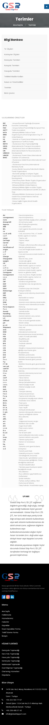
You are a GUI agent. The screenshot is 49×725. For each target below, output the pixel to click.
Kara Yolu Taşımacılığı (10, 654)
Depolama (6, 675)
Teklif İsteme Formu (10, 632)
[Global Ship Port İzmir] (11, 6)
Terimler (7, 87)
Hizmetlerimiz (7, 618)
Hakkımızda (6, 615)
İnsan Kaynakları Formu (11, 629)
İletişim (4, 636)
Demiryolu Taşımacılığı (11, 661)
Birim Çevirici (9, 93)
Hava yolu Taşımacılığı (10, 657)
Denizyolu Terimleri (12, 60)
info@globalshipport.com (16, 714)
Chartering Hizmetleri (10, 671)
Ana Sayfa (18, 25)
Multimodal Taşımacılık (11, 664)
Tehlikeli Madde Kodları (13, 76)
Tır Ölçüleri (8, 49)
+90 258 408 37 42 (14, 710)
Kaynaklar (6, 625)
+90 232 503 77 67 (14, 700)
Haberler (5, 622)
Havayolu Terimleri (12, 71)
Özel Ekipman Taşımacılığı (12, 668)
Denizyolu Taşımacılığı (10, 650)
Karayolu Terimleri (11, 65)
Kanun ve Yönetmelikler (13, 82)
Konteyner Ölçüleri (11, 54)
